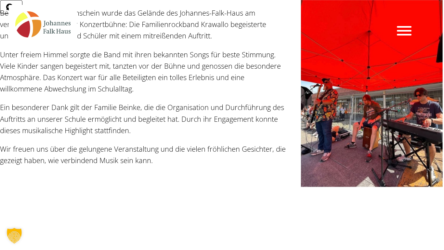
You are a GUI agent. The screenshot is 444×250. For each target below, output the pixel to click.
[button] (14, 235)
